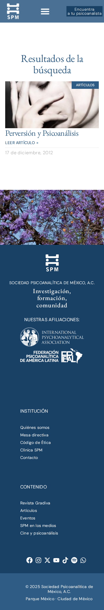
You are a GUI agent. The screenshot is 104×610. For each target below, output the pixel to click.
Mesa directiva (34, 435)
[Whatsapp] (83, 560)
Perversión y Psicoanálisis (42, 133)
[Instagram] (38, 560)
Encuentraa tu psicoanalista (84, 11)
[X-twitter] (47, 560)
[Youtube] (56, 560)
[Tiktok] (65, 560)
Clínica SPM (31, 450)
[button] (45, 11)
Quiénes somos (35, 427)
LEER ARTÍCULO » (21, 142)
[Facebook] (29, 560)
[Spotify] (74, 560)
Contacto (29, 457)
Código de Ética (35, 442)
